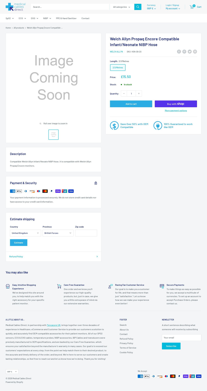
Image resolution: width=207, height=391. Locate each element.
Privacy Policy (126, 343)
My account (172, 8)
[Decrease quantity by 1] (124, 93)
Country (14, 226)
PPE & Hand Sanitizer (66, 18)
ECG (21, 18)
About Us (124, 329)
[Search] (137, 7)
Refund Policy (16, 256)
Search (123, 325)
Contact (85, 18)
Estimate (18, 242)
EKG (33, 18)
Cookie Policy (126, 352)
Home (8, 28)
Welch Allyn (116, 51)
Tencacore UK (54, 325)
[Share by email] (195, 51)
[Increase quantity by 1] (139, 93)
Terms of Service (128, 347)
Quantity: (114, 93)
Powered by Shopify (14, 382)
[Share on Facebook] (179, 51)
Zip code (79, 226)
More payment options (176, 110)
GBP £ (9, 371)
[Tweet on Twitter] (190, 51)
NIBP (45, 18)
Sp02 (8, 18)
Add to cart (131, 103)
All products (19, 28)
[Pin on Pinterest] (184, 51)
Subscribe (171, 346)
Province (47, 226)
